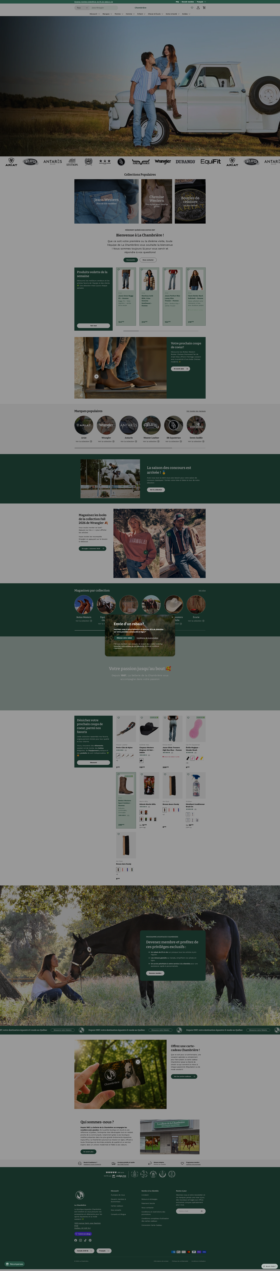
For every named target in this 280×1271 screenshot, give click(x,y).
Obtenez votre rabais (124, 638)
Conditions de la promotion (147, 638)
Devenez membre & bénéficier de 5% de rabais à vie (93, 2)
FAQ (177, 2)
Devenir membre (188, 2)
